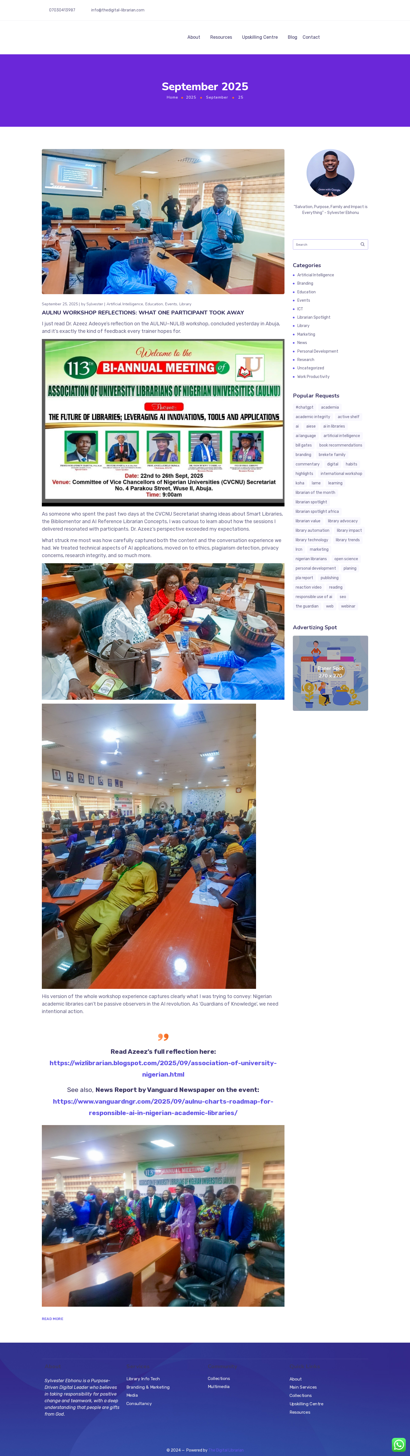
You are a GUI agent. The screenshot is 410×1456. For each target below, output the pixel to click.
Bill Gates (304, 445)
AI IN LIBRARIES (334, 426)
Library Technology (312, 540)
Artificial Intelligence (125, 304)
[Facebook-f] (323, 11)
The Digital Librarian (226, 1450)
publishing (330, 577)
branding (303, 454)
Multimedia (219, 1386)
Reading (336, 587)
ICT (300, 309)
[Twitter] (342, 11)
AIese (311, 426)
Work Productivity (313, 376)
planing (350, 568)
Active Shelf (349, 416)
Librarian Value (308, 521)
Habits (351, 464)
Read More (52, 1319)
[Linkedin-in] (361, 11)
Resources (221, 37)
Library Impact (349, 530)
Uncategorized (310, 368)
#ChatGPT (304, 407)
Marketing (306, 334)
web (330, 606)
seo (343, 596)
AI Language (306, 435)
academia (330, 407)
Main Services (303, 1387)
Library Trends (348, 540)
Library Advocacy (343, 521)
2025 (191, 97)
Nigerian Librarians (311, 559)
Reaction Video (309, 587)
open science (346, 559)
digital (332, 464)
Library (185, 304)
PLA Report (304, 577)
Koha (300, 483)
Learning (335, 483)
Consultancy (139, 1403)
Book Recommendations (340, 445)
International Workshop (341, 473)
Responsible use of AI (314, 596)
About (193, 37)
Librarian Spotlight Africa (317, 511)
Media (132, 1395)
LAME (316, 483)
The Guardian (307, 606)
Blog (292, 37)
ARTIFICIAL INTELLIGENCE (342, 435)
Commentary (308, 464)
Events (171, 304)
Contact (311, 37)
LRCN (299, 549)
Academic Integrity (313, 416)
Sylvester (94, 304)
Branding (305, 283)
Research (305, 359)
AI (297, 426)
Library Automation (312, 530)
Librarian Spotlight (314, 317)
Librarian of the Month (315, 492)
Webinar (348, 606)
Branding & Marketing (148, 1387)
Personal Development (317, 351)
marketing (319, 549)
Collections (219, 1378)
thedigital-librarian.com (123, 10)
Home (172, 97)
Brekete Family (332, 454)
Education (154, 304)
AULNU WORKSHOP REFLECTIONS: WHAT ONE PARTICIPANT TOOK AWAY (143, 312)
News (302, 342)
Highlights (304, 473)
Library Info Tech (143, 1378)
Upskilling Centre (260, 37)
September (217, 97)
